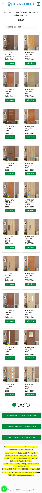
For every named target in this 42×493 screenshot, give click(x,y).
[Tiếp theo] (28, 405)
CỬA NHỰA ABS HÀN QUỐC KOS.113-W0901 (9, 165)
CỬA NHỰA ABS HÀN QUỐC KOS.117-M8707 (29, 276)
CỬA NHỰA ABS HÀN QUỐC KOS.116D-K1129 (9, 276)
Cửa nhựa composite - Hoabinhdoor (25, 472)
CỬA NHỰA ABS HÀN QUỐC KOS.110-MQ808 (29, 92)
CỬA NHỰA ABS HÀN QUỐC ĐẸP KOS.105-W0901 (9, 55)
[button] (3, 4)
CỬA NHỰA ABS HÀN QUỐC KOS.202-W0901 (9, 350)
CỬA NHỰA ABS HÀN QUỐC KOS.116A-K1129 (29, 202)
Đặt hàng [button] (10, 63)
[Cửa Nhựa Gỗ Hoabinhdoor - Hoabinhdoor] (21, 4)
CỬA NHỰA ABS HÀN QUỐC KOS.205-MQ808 (29, 386)
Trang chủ (6, 12)
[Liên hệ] (4, 489)
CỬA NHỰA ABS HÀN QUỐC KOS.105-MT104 (9, 92)
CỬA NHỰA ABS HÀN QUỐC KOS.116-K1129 (29, 165)
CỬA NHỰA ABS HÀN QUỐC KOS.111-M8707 (29, 129)
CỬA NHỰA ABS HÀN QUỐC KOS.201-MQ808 (29, 313)
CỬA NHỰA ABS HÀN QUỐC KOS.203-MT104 (29, 350)
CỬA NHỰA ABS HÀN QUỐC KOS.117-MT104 (9, 313)
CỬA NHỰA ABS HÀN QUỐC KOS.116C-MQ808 (29, 239)
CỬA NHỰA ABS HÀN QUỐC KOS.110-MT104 (9, 129)
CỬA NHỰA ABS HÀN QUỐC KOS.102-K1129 (29, 55)
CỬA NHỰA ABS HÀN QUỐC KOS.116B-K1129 (9, 239)
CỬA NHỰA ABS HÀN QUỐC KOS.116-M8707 (9, 202)
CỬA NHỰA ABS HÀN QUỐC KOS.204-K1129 (9, 386)
